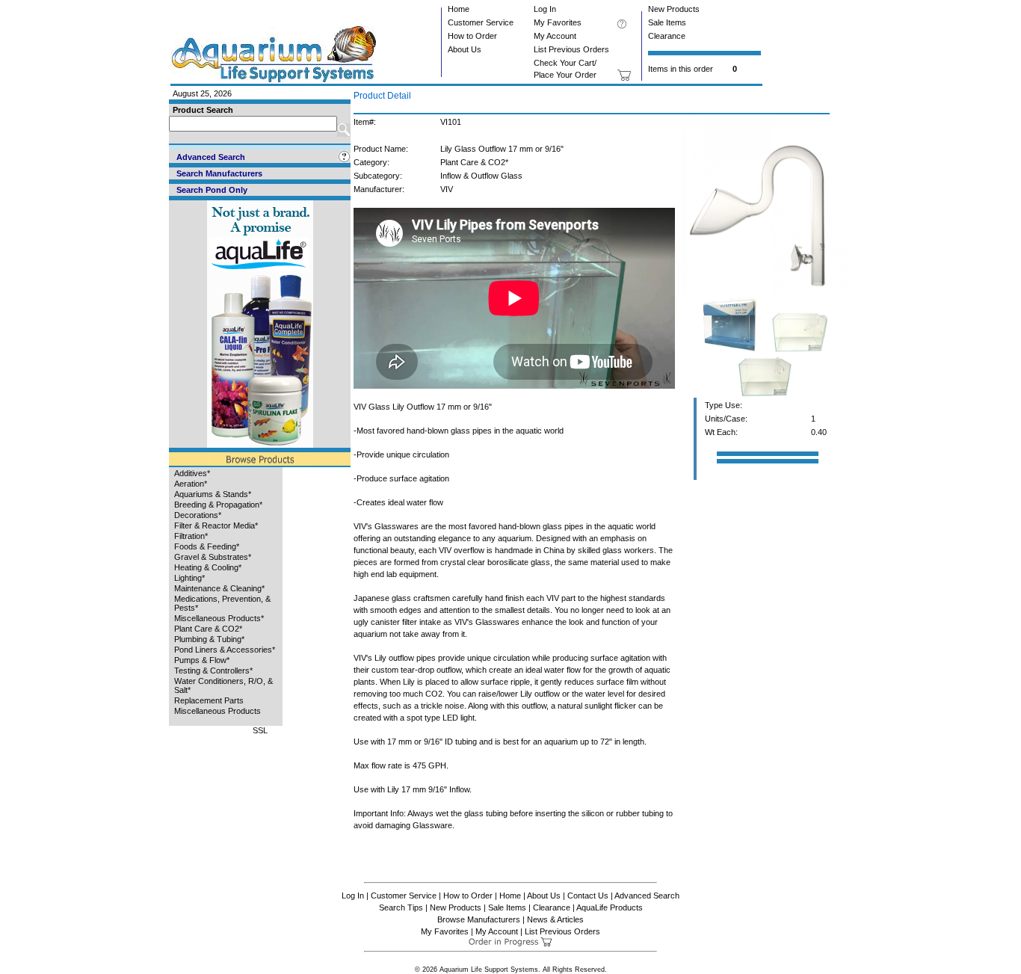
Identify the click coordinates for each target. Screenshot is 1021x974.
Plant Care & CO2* (208, 628)
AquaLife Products (609, 907)
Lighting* (189, 577)
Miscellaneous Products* (219, 618)
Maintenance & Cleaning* (219, 588)
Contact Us (587, 895)
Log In (545, 8)
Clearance (666, 35)
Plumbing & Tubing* (209, 639)
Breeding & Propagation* (218, 504)
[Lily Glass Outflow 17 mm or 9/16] (765, 292)
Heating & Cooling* (207, 567)
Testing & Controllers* (213, 670)
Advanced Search (646, 895)
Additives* (192, 473)
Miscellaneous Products (217, 710)
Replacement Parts (209, 700)
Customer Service (480, 22)
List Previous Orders (571, 49)
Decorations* (197, 515)
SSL (260, 730)
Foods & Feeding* (206, 546)
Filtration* (191, 535)
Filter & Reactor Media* (216, 525)
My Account (555, 35)
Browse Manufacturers (478, 919)
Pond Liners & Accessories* (224, 649)
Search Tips (401, 907)
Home (458, 8)
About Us (464, 49)
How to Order (472, 35)
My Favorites (558, 22)
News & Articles (555, 919)
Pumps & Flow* (201, 660)
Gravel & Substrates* (212, 556)
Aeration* (190, 483)
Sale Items (667, 22)
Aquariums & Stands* (212, 494)
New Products (674, 8)
